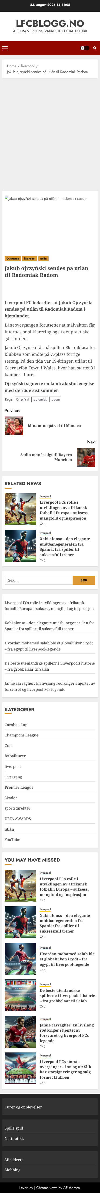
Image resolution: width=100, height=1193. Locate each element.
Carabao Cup (16, 724)
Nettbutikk (14, 1138)
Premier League (19, 787)
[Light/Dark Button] (85, 48)
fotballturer (15, 755)
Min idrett (14, 1159)
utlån (43, 258)
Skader (11, 797)
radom (55, 399)
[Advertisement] (50, 133)
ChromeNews (46, 1187)
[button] (5, 48)
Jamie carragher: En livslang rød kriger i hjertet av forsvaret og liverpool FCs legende (67, 1032)
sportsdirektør (17, 808)
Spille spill (14, 1128)
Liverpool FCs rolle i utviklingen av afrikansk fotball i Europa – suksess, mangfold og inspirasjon (64, 510)
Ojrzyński (22, 399)
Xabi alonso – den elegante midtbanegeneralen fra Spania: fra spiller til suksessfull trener (65, 546)
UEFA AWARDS (18, 818)
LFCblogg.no (50, 23)
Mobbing (12, 1169)
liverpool (29, 258)
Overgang (13, 258)
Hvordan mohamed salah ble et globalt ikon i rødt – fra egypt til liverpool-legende (67, 959)
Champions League (21, 735)
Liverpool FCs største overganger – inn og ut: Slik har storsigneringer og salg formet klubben (65, 1069)
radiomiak (40, 399)
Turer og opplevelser (23, 1107)
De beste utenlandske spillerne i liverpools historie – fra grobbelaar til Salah (67, 995)
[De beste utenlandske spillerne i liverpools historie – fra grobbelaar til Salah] (20, 995)
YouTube (12, 839)
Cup (8, 745)
